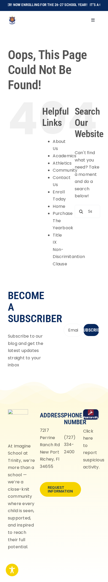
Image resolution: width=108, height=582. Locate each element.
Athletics (62, 163)
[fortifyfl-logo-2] (91, 411)
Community (65, 170)
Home (59, 206)
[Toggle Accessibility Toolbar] (12, 570)
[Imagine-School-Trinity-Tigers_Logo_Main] (12, 17)
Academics (64, 156)
